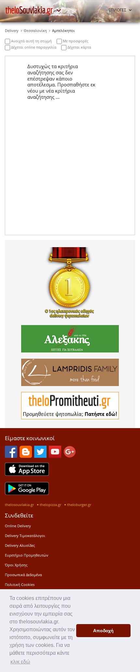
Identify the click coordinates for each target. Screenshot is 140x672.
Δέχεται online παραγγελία (33, 47)
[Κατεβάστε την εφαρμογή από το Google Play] (27, 493)
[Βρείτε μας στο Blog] (26, 456)
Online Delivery (18, 525)
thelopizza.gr (50, 504)
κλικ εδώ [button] (20, 662)
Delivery (12, 30)
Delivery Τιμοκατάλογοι (25, 535)
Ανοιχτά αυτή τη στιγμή (31, 40)
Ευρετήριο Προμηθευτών (26, 555)
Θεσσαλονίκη (35, 30)
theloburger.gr (79, 504)
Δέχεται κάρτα (78, 47)
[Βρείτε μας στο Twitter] (40, 456)
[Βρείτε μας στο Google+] (69, 456)
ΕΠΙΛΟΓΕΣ (117, 10)
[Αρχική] (29, 10)
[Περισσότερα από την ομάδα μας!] (58, 10)
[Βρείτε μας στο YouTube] (55, 456)
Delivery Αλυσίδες (20, 545)
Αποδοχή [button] (103, 630)
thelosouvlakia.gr (19, 504)
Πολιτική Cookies (20, 584)
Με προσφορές (75, 40)
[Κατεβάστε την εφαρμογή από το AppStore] (27, 473)
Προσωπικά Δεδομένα (23, 574)
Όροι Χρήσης (16, 564)
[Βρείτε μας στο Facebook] (11, 456)
